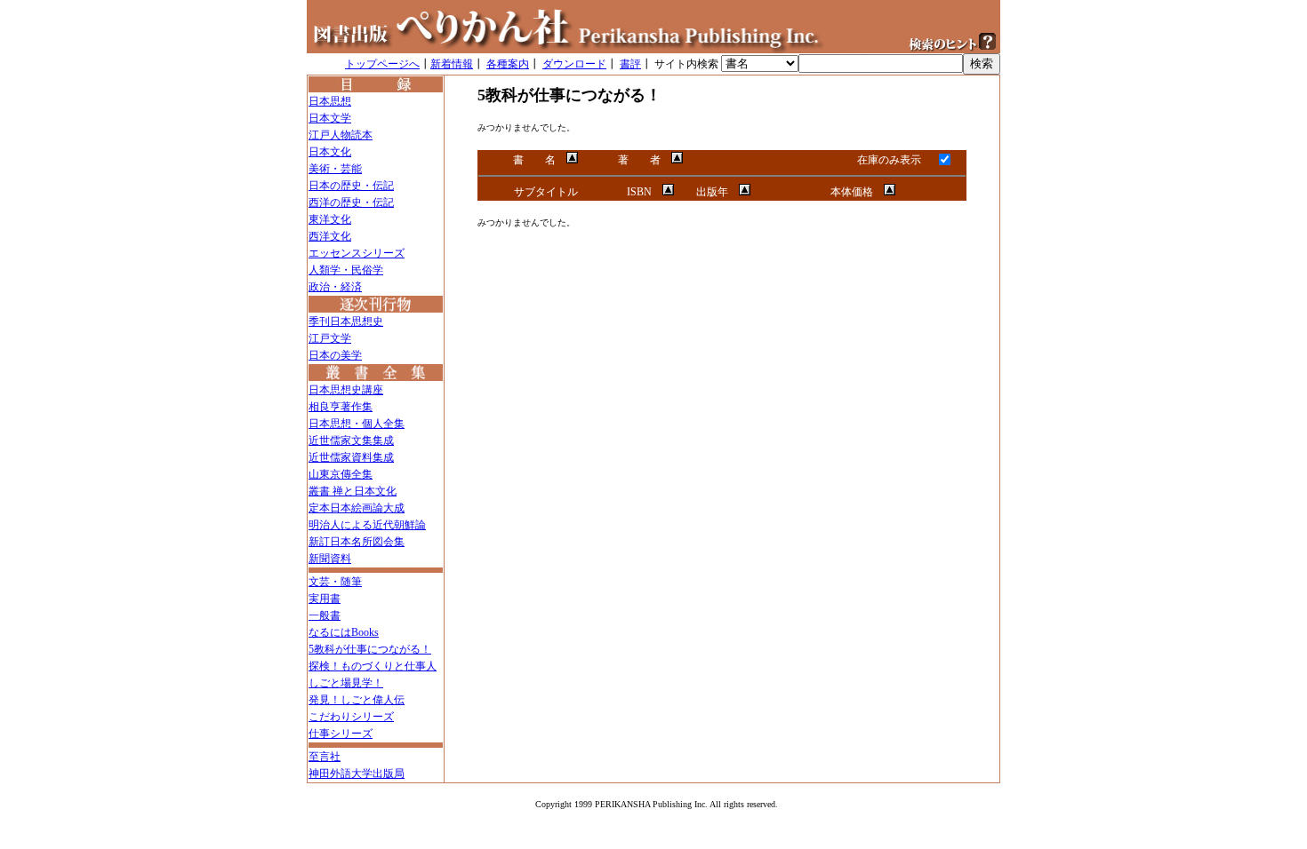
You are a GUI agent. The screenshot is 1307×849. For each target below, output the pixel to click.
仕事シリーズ (341, 733)
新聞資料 (330, 558)
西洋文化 (330, 236)
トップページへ (382, 64)
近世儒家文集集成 (351, 440)
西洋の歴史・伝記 (351, 202)
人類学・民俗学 (346, 270)
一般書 (325, 615)
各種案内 (507, 64)
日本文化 (330, 152)
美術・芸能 (335, 169)
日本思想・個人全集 (357, 423)
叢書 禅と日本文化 (353, 491)
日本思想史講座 (346, 390)
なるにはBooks (344, 632)
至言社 (325, 756)
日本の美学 (335, 355)
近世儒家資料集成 (351, 457)
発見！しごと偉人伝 (357, 700)
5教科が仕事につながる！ (370, 649)
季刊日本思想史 (346, 321)
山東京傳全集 (341, 474)
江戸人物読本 (341, 135)
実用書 (325, 598)
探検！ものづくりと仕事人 (373, 666)
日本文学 (330, 118)
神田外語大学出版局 (357, 773)
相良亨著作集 (341, 407)
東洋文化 (330, 219)
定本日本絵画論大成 (357, 508)
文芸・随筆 (335, 581)
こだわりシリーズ (351, 716)
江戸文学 (330, 338)
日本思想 (330, 101)
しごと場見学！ (346, 683)
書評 (630, 64)
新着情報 (451, 64)
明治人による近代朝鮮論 (367, 525)
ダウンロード (574, 64)
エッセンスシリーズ (357, 253)
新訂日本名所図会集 (357, 542)
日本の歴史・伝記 (351, 185)
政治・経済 (335, 287)
